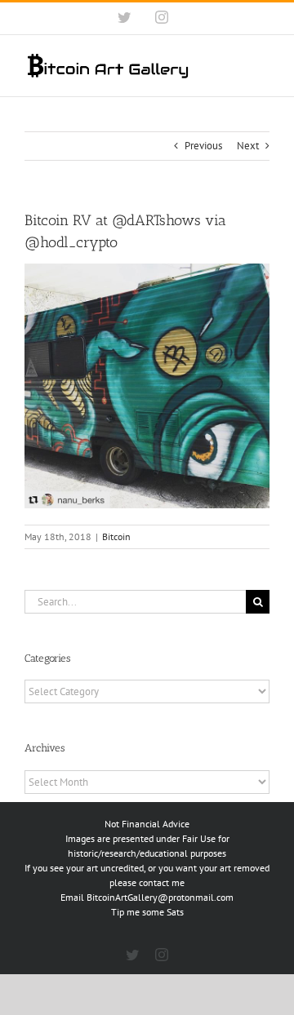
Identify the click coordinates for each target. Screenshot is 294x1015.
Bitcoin (116, 536)
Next (248, 146)
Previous (203, 146)
